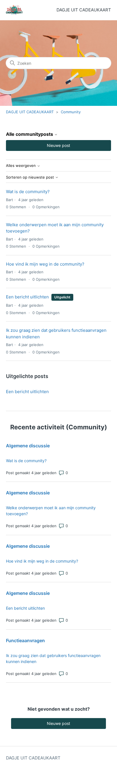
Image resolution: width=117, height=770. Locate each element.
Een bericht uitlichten (27, 297)
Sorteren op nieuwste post (30, 177)
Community (71, 112)
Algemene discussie (28, 445)
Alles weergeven (21, 165)
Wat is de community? (28, 191)
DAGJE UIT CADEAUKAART (30, 112)
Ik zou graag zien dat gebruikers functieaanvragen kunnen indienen (53, 658)
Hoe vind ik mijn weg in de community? (45, 264)
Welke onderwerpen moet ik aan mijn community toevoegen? (51, 510)
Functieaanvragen (25, 640)
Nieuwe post (58, 145)
